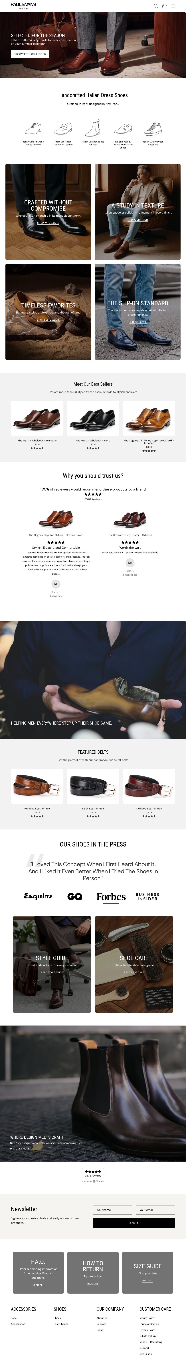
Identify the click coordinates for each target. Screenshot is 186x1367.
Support (144, 1348)
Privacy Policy (148, 1330)
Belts (14, 1318)
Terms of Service (149, 1324)
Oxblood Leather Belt (149, 808)
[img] (37, 448)
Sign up (134, 1223)
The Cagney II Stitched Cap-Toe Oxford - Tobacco (149, 442)
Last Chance (61, 1324)
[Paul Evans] (23, 6)
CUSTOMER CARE (155, 1309)
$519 (37, 444)
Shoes (57, 1318)
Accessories (18, 1324)
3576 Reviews (93, 499)
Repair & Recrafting (151, 1342)
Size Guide (146, 1354)
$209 (37, 812)
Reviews (101, 1324)
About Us (102, 1318)
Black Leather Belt (93, 808)
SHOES (60, 1309)
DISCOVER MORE (19, 1148)
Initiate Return (148, 1336)
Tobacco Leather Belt (37, 808)
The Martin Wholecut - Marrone (37, 440)
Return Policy (147, 1318)
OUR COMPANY (110, 1309)
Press (100, 1330)
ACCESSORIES (23, 1309)
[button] (155, 6)
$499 (149, 447)
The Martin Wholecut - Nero (93, 440)
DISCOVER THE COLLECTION (30, 54)
